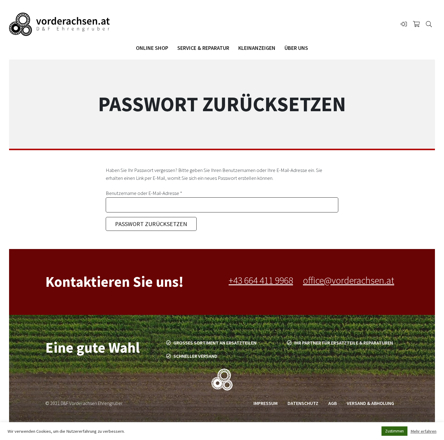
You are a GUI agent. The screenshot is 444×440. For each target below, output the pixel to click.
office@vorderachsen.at (348, 280)
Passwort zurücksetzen (151, 224)
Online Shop (152, 47)
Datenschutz (303, 403)
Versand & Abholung (370, 403)
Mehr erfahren (423, 431)
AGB (332, 403)
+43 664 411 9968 (261, 280)
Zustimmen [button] (394, 431)
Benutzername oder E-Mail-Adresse (156, 192)
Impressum (265, 403)
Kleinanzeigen (256, 47)
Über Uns (296, 47)
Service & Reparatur (203, 47)
